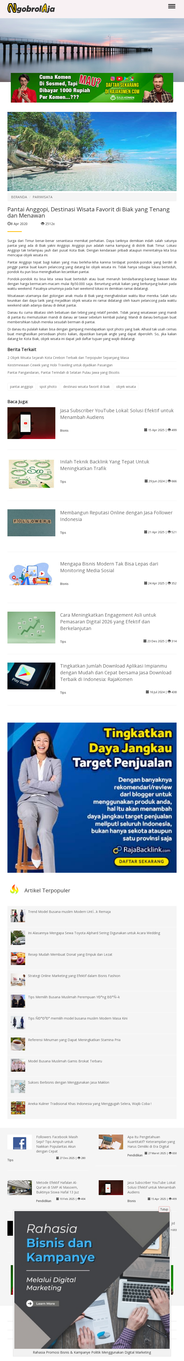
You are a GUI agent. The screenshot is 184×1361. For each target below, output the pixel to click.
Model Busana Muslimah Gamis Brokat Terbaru (65, 1061)
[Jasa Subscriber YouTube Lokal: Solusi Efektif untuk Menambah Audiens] (31, 422)
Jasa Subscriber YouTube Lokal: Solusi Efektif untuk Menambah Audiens (151, 1187)
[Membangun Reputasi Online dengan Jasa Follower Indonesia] (31, 522)
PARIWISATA (42, 197)
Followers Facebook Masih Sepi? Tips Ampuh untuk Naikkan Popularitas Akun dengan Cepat (57, 1144)
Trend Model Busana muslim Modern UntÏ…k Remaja (69, 911)
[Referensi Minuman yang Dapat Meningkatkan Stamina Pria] (21, 1043)
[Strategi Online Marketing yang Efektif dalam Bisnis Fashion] (21, 979)
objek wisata (126, 386)
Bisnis (64, 430)
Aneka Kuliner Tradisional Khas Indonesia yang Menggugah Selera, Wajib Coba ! (89, 1103)
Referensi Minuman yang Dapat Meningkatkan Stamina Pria (74, 1039)
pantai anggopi (21, 386)
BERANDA (19, 197)
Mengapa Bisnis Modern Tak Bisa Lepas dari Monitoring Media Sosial (109, 567)
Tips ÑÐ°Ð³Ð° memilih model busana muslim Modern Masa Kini (77, 1018)
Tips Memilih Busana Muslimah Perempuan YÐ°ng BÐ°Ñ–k (74, 997)
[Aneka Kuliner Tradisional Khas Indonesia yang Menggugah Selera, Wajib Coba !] (21, 1107)
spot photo (48, 386)
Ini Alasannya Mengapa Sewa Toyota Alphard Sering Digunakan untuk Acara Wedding (94, 933)
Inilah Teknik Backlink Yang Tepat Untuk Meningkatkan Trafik (104, 465)
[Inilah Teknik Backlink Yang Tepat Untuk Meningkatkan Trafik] (31, 474)
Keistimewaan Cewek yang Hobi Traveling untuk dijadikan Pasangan (60, 365)
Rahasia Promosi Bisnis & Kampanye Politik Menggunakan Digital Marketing (92, 1352)
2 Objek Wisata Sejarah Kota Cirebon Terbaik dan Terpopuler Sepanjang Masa (68, 357)
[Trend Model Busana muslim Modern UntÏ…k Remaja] (21, 915)
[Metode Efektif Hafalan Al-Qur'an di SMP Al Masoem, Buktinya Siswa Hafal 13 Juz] (19, 1189)
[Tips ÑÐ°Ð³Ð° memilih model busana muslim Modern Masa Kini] (21, 1022)
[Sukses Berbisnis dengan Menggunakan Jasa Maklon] (21, 1086)
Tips (63, 481)
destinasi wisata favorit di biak (86, 386)
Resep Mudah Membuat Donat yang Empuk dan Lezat (70, 954)
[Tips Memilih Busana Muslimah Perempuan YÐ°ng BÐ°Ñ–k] (21, 1001)
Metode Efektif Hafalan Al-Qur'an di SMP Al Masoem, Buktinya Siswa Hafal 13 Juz (57, 1187)
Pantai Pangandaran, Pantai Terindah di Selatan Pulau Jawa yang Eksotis (63, 372)
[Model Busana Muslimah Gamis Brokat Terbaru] (21, 1065)
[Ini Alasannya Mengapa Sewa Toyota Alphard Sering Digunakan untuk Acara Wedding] (21, 941)
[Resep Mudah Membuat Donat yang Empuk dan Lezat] (21, 958)
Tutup (164, 1209)
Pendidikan (135, 1155)
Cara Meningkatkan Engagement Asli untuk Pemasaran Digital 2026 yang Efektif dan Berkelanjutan (108, 621)
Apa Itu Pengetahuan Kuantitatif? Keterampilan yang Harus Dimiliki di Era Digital (151, 1142)
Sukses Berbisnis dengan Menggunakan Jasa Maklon (68, 1082)
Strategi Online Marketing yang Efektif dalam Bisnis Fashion (74, 975)
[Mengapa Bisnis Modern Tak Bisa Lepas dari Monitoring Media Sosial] (31, 573)
